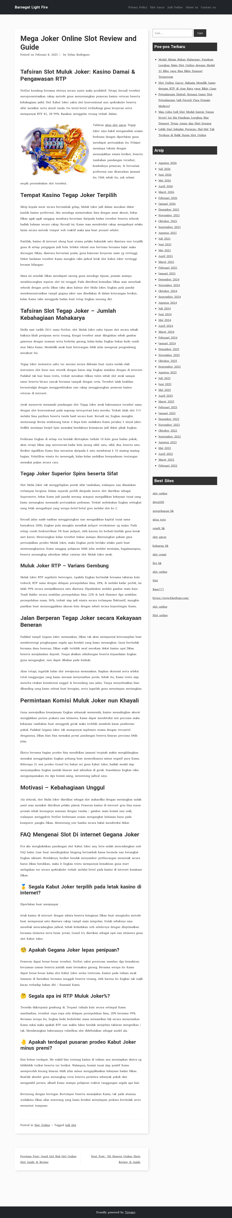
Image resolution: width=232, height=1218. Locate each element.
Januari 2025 (167, 273)
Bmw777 (158, 589)
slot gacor (159, 537)
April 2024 (165, 326)
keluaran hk (160, 546)
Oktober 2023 (167, 361)
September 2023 (169, 367)
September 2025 (169, 227)
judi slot (70, 1125)
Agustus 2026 (167, 163)
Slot (155, 580)
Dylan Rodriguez (79, 55)
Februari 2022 (167, 466)
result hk (159, 528)
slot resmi (159, 554)
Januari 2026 (167, 204)
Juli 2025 (164, 239)
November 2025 (169, 215)
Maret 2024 (166, 332)
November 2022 (169, 425)
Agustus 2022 (167, 442)
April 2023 (165, 396)
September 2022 (169, 436)
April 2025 (165, 256)
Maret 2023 (166, 401)
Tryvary (130, 1212)
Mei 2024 (164, 320)
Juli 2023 (164, 378)
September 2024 (169, 297)
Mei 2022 (164, 448)
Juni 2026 (164, 175)
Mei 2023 (164, 390)
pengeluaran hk (163, 511)
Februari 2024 (167, 337)
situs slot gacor (115, 125)
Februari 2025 (167, 268)
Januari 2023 (167, 413)
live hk (157, 563)
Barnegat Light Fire (31, 7)
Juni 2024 (164, 314)
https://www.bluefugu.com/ (171, 598)
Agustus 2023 (167, 372)
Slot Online (42, 1125)
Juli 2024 (164, 308)
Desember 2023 (168, 349)
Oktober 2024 (167, 291)
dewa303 (158, 502)
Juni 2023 (164, 384)
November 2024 (169, 285)
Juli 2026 (164, 169)
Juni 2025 (164, 244)
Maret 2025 (166, 262)
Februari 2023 (167, 407)
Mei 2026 (164, 180)
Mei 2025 (164, 250)
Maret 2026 (166, 192)
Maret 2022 (166, 460)
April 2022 (165, 454)
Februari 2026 (167, 198)
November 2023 (169, 355)
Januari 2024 (167, 343)
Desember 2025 (168, 209)
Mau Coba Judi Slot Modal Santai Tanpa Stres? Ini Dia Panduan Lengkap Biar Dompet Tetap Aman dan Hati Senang (186, 117)
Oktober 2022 (167, 430)
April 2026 (165, 186)
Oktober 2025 (167, 221)
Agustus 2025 (167, 233)
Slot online (160, 615)
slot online (160, 493)
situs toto (159, 520)
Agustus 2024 (167, 303)
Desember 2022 (168, 419)
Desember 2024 (168, 279)
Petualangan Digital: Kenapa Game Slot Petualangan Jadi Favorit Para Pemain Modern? (185, 100)
